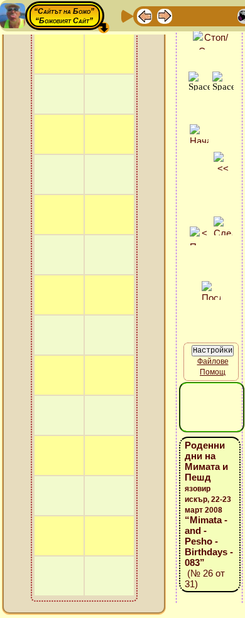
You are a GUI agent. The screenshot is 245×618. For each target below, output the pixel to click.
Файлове (213, 361)
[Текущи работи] (224, 15)
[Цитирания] (204, 15)
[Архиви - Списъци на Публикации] (184, 15)
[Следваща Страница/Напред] (164, 15)
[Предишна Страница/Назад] (144, 15)
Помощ (213, 372)
